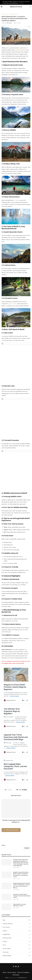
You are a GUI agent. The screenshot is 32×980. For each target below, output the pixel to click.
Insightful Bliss (16, 934)
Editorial (16, 930)
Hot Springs (16, 200)
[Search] (30, 7)
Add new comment (12, 830)
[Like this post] (17, 789)
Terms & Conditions (23, 972)
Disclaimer (16, 975)
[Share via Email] (26, 789)
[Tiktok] (18, 966)
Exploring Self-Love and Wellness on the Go (19, 905)
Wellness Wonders (16, 955)
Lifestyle (16, 941)
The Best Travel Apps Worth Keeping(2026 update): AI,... (16, 821)
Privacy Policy (11, 972)
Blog (16, 920)
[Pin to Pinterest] (22, 789)
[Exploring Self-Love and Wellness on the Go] (6, 907)
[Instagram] (13, 966)
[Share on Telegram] (24, 789)
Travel (16, 945)
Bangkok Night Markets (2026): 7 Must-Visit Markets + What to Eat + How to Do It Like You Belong (21, 886)
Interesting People (16, 938)
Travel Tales (16, 952)
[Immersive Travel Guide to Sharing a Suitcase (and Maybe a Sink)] (6, 897)
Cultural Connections (16, 923)
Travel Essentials (16, 948)
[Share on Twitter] (20, 789)
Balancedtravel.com (13, 977)
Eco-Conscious (16, 927)
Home (4, 972)
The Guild (9, 23)
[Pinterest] (15, 966)
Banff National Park (20, 50)
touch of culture (12, 303)
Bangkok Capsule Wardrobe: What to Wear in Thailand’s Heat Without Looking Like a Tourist (21, 874)
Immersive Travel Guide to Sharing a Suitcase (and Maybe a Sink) (21, 896)
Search (3, 845)
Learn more (21, 3)
